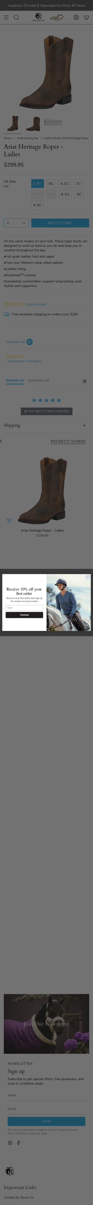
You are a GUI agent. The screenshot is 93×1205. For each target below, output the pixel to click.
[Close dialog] (88, 577)
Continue (24, 615)
